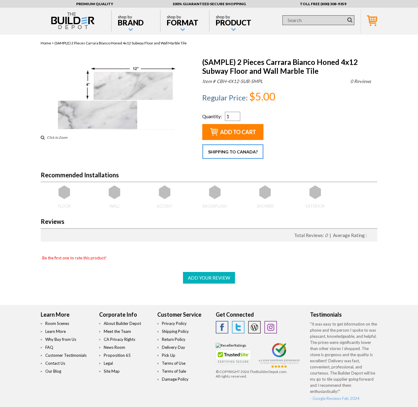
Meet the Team (117, 331)
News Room (114, 347)
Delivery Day (173, 347)
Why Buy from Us (60, 339)
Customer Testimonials (66, 355)
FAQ (49, 347)
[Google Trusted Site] (279, 367)
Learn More (55, 331)
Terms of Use (173, 363)
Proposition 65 (117, 355)
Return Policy (173, 339)
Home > (47, 43)
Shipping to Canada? (233, 151)
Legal (108, 363)
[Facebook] (222, 327)
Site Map (112, 371)
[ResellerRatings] (231, 345)
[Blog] (254, 327)
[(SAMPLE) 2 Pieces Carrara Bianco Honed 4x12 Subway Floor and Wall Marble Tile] (116, 128)
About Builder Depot (122, 323)
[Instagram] (270, 327)
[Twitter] (238, 327)
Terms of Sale (174, 371)
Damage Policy (175, 379)
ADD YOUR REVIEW (209, 278)
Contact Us (55, 363)
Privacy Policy (174, 323)
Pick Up (168, 355)
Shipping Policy (175, 331)
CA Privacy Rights (119, 339)
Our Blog (53, 371)
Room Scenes (57, 323)
